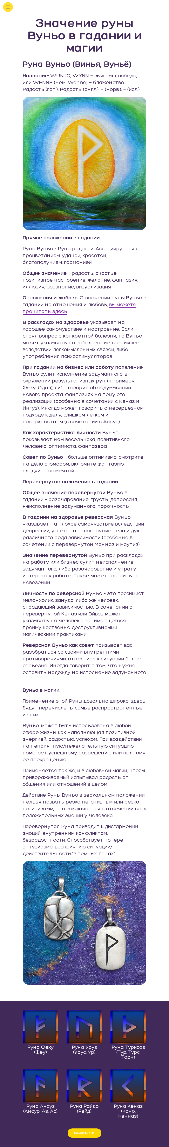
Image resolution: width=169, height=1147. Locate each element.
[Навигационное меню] (8, 7)
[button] (84, 1133)
